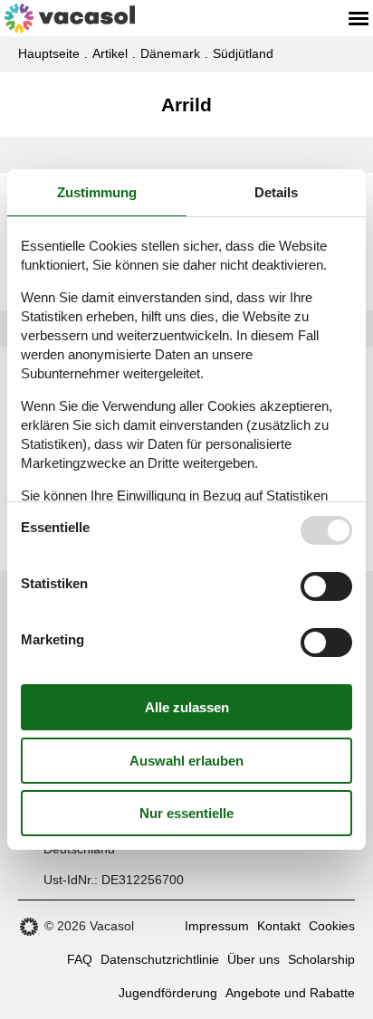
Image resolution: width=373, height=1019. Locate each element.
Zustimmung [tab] (97, 192)
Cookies (332, 926)
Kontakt (279, 926)
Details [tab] (276, 192)
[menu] (358, 18)
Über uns (253, 959)
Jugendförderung (168, 993)
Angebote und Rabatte (290, 993)
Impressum (217, 926)
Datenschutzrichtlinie (159, 959)
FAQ (79, 959)
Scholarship (321, 959)
